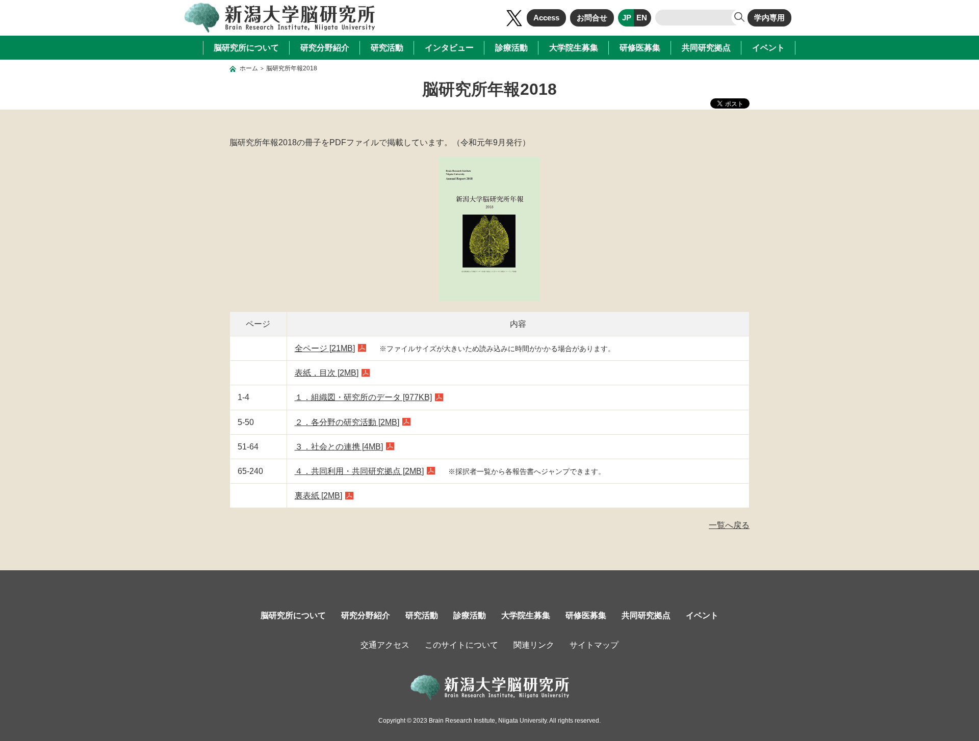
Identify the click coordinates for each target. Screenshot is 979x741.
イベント (768, 47)
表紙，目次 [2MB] (326, 372)
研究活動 (387, 47)
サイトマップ (594, 645)
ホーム (249, 68)
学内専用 (769, 17)
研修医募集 (640, 47)
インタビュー (449, 47)
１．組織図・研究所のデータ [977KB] (363, 397)
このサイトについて (461, 645)
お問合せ (592, 17)
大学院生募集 (573, 47)
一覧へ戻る (729, 525)
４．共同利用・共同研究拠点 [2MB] (359, 471)
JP (626, 17)
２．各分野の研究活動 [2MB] (347, 422)
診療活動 (511, 47)
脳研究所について (246, 47)
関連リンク (533, 645)
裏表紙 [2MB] (318, 495)
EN (641, 17)
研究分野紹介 (324, 47)
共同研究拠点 (706, 47)
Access (546, 17)
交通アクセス (384, 645)
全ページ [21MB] (325, 348)
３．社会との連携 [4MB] (339, 446)
